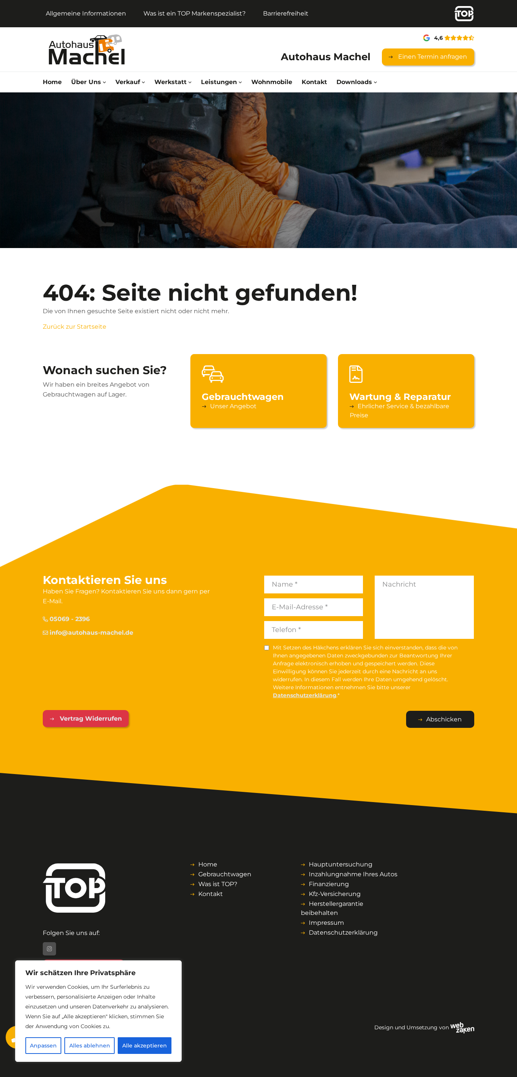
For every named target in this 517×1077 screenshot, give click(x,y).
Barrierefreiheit (285, 13)
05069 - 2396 (70, 619)
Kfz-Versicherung (335, 894)
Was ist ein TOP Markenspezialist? (194, 13)
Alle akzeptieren (144, 1045)
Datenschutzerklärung (304, 695)
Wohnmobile (271, 82)
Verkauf (127, 82)
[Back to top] (503, 1063)
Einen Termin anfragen (432, 56)
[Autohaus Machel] (92, 49)
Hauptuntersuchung (340, 864)
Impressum (326, 922)
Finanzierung (329, 884)
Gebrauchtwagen (224, 874)
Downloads (354, 82)
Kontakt (314, 82)
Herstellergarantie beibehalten (332, 908)
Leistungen (219, 82)
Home (52, 82)
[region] (98, 1011)
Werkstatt (170, 82)
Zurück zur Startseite (74, 326)
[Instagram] (49, 948)
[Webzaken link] (462, 1027)
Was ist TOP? (217, 884)
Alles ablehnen (89, 1045)
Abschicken (444, 719)
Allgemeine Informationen (86, 13)
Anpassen (43, 1045)
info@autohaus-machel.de (91, 632)
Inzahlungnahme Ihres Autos (353, 874)
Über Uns (86, 82)
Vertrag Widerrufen (90, 718)
